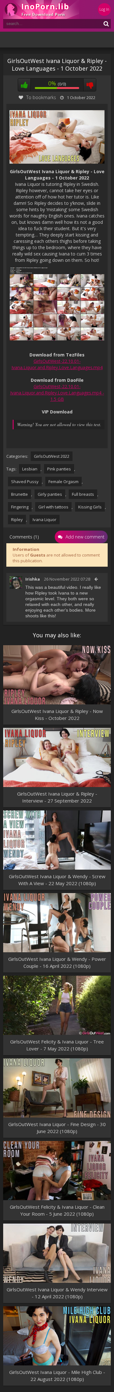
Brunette (19, 494)
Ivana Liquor (44, 519)
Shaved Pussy (25, 481)
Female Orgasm (63, 481)
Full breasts (83, 494)
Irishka (32, 579)
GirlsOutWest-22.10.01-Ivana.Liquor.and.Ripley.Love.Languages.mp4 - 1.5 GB (57, 392)
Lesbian (29, 469)
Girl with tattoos (53, 507)
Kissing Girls (90, 507)
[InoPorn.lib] (41, 9)
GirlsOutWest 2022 (51, 456)
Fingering (19, 507)
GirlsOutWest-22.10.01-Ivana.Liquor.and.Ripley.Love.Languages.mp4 (57, 364)
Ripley (17, 519)
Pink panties (59, 469)
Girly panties (50, 494)
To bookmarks (41, 97)
